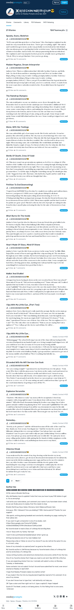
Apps (25, 2)
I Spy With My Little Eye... (17, 333)
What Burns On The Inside (18, 216)
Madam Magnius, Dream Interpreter (23, 65)
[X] (54, 597)
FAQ (7, 601)
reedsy (14, 2)
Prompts (20, 608)
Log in (64, 2)
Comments (17, 22)
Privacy (18, 601)
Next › (18, 481)
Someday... (11, 420)
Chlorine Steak (13, 449)
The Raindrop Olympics (17, 96)
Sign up (56, 2)
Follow (63, 12)
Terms (12, 601)
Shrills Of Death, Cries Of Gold (20, 156)
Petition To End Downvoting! (19, 185)
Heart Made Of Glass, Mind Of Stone (23, 245)
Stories (55, 608)
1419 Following (48, 22)
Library (26, 22)
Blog (71, 608)
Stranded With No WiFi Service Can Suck (25, 362)
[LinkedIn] (61, 597)
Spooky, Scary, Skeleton (17, 36)
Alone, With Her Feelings (17, 127)
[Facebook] (64, 597)
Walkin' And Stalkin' (15, 273)
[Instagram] (57, 597)
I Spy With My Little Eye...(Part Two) (22, 305)
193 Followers (36, 22)
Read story (64, 59)
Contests (38, 608)
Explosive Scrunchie (15, 391)
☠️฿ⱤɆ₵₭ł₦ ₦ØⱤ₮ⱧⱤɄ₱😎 (19, 39)
